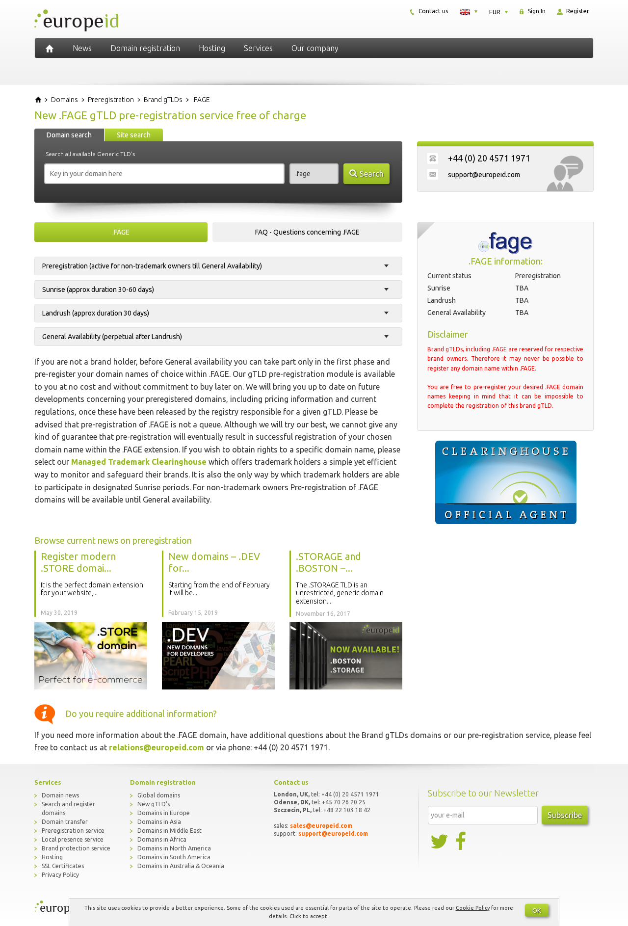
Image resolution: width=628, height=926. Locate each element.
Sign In (536, 11)
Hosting (212, 48)
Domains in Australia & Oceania (180, 866)
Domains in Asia (159, 822)
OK (536, 910)
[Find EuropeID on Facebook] (461, 841)
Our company (315, 48)
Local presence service (73, 839)
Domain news (60, 795)
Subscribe (565, 815)
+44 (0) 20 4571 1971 (489, 158)
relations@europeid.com (156, 747)
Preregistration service (73, 830)
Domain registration (145, 48)
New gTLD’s (153, 804)
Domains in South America (173, 857)
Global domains (158, 795)
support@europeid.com (484, 175)
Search (372, 173)
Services (258, 48)
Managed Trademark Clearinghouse (139, 461)
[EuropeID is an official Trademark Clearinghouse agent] (505, 482)
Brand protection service (76, 848)
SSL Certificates (63, 866)
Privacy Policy (60, 875)
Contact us (432, 11)
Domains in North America (174, 848)
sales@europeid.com (321, 825)
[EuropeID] (49, 48)
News (82, 48)
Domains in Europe (163, 813)
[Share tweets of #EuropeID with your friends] (440, 841)
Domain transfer (65, 822)
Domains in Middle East (169, 830)
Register (577, 11)
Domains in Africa (161, 839)
